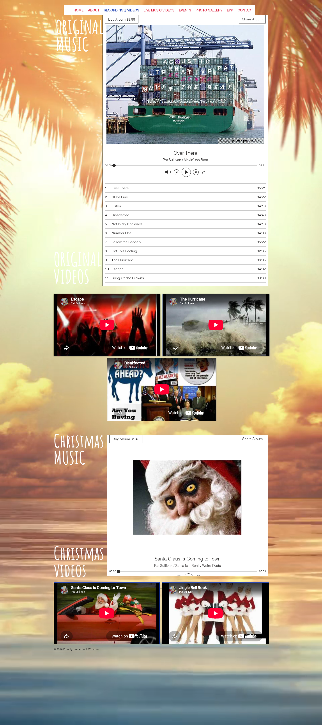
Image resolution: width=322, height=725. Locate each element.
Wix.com (93, 649)
